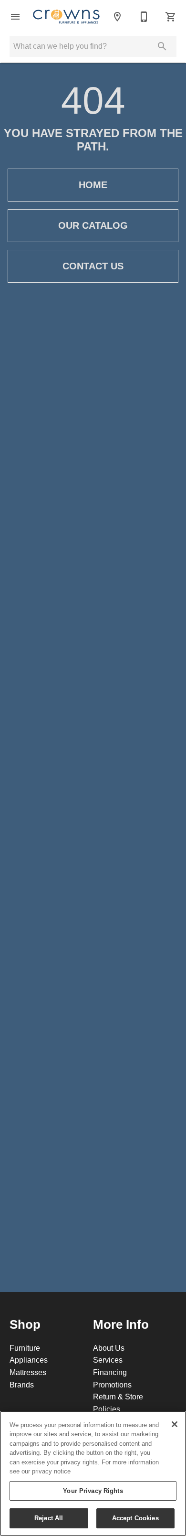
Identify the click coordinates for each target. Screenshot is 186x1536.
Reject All (48, 1518)
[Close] (174, 1424)
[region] (93, 1473)
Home (93, 185)
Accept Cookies (135, 1518)
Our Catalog (93, 225)
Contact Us (93, 266)
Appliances (29, 1359)
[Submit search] (162, 46)
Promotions (112, 1384)
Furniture (25, 1348)
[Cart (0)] (170, 16)
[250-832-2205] (144, 16)
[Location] (117, 16)
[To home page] (66, 17)
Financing (110, 1372)
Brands (22, 1384)
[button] (15, 16)
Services (108, 1359)
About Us (108, 1348)
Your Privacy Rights (93, 1490)
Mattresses (28, 1372)
